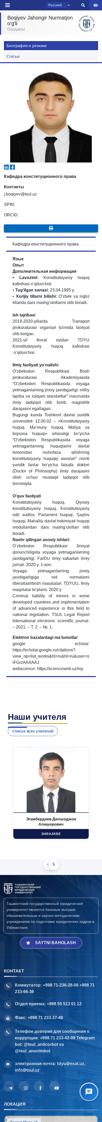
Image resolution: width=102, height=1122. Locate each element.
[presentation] (53, 864)
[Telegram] (9, 1086)
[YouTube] (54, 1086)
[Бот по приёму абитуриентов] (89, 1092)
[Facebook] (39, 1086)
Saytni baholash (55, 943)
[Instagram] (24, 1086)
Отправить (22, 43)
